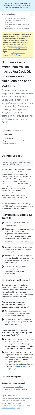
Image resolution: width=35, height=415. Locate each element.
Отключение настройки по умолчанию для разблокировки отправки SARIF (17, 332)
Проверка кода (18, 20)
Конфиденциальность (9, 406)
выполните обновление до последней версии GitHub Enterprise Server (15, 49)
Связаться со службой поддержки (15, 389)
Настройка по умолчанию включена (17, 28)
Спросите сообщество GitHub (13, 387)
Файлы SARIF (9, 22)
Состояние (20, 406)
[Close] (29, 3)
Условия (18, 404)
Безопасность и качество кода (15, 18)
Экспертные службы (8, 408)
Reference (8, 20)
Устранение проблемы (15, 280)
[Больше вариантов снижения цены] (23, 130)
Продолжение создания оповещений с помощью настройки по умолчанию (14, 304)
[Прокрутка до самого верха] (31, 411)
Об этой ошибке (11, 155)
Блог (18, 408)
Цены (28, 406)
